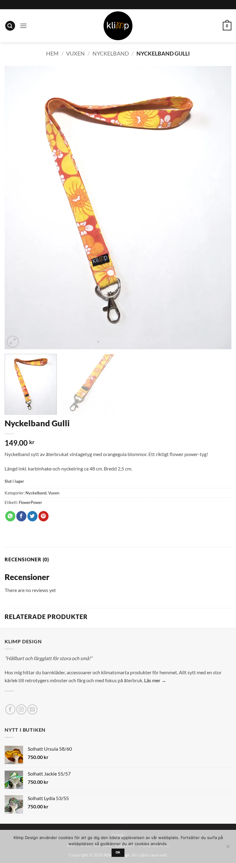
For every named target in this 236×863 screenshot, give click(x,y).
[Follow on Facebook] (10, 709)
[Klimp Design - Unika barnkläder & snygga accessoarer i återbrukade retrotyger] (118, 25)
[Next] (219, 207)
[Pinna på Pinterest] (43, 516)
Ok (118, 852)
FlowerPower (30, 502)
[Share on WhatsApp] (10, 516)
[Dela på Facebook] (21, 516)
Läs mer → (155, 680)
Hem (52, 53)
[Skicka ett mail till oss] (32, 709)
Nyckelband (110, 53)
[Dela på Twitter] (32, 516)
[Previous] (16, 207)
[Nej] (227, 848)
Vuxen (75, 53)
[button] (10, 26)
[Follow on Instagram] (21, 709)
